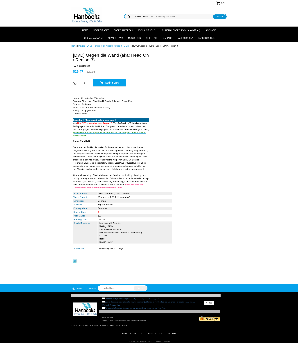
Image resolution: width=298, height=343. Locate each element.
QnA (160, 333)
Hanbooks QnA (185, 38)
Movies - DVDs (116, 38)
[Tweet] (75, 262)
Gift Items (151, 38)
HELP (150, 333)
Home (85, 30)
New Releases (101, 30)
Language (210, 30)
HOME (124, 333)
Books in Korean (123, 30)
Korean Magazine (93, 38)
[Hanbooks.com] (86, 15)
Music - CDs (134, 38)
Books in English (147, 30)
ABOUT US (137, 333)
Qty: (75, 83)
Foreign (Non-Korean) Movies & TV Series (113, 46)
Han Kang (167, 38)
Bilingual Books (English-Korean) (181, 30)
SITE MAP (172, 333)
